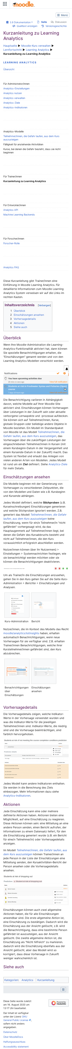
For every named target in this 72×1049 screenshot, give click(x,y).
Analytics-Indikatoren (15, 107)
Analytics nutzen (12, 93)
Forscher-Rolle (11, 243)
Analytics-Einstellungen (16, 88)
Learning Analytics (37, 49)
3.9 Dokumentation (19, 22)
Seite (44, 21)
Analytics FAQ (11, 267)
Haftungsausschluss (14, 1041)
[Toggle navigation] (4, 4)
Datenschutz (10, 1032)
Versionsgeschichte (56, 26)
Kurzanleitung (45, 980)
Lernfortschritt (12, 49)
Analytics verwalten (14, 98)
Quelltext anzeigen (27, 26)
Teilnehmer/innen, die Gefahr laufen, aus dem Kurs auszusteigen (31, 138)
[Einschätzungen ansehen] (44, 671)
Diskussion (61, 21)
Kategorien (11, 980)
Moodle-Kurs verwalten (36, 45)
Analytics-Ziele (11, 102)
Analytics (27, 980)
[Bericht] (44, 605)
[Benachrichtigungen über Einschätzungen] (17, 671)
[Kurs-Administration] (17, 605)
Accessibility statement (16, 1046)
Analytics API (10, 209)
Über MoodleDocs (13, 1036)
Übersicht (8, 69)
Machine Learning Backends (19, 214)
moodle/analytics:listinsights (21, 633)
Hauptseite (10, 45)
